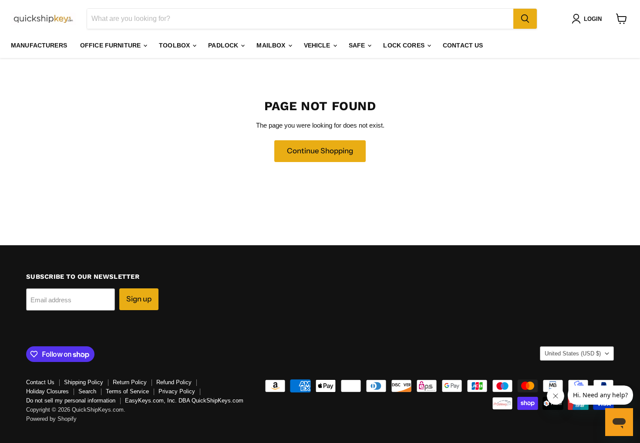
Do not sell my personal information (70, 400)
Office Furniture (111, 45)
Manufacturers (39, 45)
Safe (358, 45)
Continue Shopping (320, 150)
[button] (588, 19)
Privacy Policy (176, 391)
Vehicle (318, 45)
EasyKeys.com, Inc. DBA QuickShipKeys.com (184, 400)
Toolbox (175, 45)
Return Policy (130, 382)
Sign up (139, 298)
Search (87, 391)
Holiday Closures (47, 391)
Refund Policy (174, 382)
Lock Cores (404, 45)
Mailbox (271, 45)
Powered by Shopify (51, 419)
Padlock (224, 45)
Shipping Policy (83, 382)
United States (573, 353)
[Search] (525, 19)
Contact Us (463, 45)
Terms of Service (127, 391)
